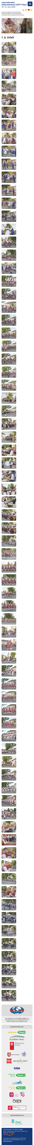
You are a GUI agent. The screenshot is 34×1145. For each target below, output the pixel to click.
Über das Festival (7, 1129)
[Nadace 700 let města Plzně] (24, 1057)
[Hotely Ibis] (9, 1063)
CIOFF (25, 1021)
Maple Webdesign (7, 1141)
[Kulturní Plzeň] (16, 1034)
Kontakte (20, 1129)
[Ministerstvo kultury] (13, 1057)
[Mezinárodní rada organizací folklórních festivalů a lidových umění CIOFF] (17, 1014)
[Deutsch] (29, 10)
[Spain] (31, 10)
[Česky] (23, 10)
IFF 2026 (15, 1129)
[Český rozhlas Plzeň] (17, 1124)
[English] (26, 10)
